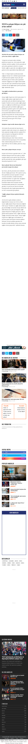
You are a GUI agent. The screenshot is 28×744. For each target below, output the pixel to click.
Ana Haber (4, 708)
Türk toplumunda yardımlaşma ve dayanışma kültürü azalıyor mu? (13, 658)
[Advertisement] (14, 286)
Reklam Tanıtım (4, 740)
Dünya (3, 713)
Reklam (21, 738)
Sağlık (3, 726)
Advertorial (4, 706)
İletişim (12, 738)
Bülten (3, 710)
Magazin (3, 722)
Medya (3, 724)
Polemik (9, 30)
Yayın (17, 738)
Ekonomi (3, 715)
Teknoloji (4, 729)
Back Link (11, 740)
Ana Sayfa (7, 738)
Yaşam (3, 731)
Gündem (3, 717)
